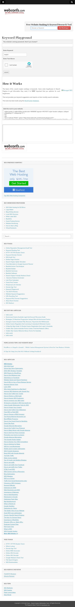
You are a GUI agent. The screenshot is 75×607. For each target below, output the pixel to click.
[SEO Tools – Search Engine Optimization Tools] (14, 10)
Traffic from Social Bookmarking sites (15, 481)
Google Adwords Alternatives (13, 426)
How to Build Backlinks (11, 494)
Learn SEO (7, 387)
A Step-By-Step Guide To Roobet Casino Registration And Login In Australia (29, 326)
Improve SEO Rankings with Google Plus (16, 391)
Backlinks (9, 219)
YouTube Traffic (9, 455)
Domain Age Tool (11, 287)
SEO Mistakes (8, 476)
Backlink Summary (11, 271)
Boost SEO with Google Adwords (14, 453)
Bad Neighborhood (10, 501)
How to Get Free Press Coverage (14, 432)
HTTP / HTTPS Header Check (15, 252)
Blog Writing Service (12, 212)
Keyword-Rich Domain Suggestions (17, 298)
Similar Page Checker (12, 259)
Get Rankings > (64, 28)
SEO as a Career (9, 478)
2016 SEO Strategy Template (13, 370)
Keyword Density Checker (14, 255)
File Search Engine (12, 560)
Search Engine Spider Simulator (16, 262)
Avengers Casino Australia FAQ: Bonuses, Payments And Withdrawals (27, 321)
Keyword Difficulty (9, 485)
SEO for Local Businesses (12, 446)
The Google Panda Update (12, 439)
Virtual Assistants (11, 228)
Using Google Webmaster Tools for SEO (16, 405)
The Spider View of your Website (14, 510)
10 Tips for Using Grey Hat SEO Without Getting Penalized (22, 351)
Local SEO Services (12, 214)
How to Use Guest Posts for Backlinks (15, 421)
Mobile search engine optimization (14, 448)
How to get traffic (9, 462)
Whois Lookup (10, 546)
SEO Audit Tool (10, 257)
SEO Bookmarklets (12, 562)
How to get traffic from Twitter (13, 467)
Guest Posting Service (13, 221)
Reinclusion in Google (10, 497)
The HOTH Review (12, 291)
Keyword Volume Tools (11, 384)
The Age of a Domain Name (12, 517)
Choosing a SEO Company (12, 483)
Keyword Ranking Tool (13, 250)
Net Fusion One (9, 526)
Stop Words (7, 595)
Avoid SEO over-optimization (13, 513)
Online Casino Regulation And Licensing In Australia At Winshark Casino (28, 324)
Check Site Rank (9, 423)
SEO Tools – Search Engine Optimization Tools (36, 603)
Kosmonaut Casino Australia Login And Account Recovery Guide (26, 317)
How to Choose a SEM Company (14, 414)
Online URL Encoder (12, 553)
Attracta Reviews (9, 576)
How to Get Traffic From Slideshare (15, 410)
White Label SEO (11, 216)
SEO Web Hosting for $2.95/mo (15, 207)
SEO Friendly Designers (11, 451)
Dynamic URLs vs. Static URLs (13, 522)
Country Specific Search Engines (14, 515)
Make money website (10, 458)
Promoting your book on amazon (14, 435)
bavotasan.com (46, 605)
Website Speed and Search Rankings (15, 380)
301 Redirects (8, 588)
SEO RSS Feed (9, 366)
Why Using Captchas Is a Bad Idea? (15, 389)
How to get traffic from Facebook (14, 465)
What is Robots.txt (9, 503)
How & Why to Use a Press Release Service (17, 382)
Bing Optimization (9, 474)
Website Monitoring (12, 223)
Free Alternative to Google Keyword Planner (19, 264)
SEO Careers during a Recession (14, 471)
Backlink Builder (11, 268)
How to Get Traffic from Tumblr (13, 393)
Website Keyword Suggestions (15, 294)
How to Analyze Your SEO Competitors (16, 442)
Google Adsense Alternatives (13, 437)
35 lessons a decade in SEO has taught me (17, 403)
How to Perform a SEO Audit (12, 396)
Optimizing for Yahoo (10, 508)
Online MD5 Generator (13, 551)
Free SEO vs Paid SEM (11, 412)
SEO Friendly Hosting (10, 531)
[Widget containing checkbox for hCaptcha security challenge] (18, 65)
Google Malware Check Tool (14, 557)
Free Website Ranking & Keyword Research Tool (48, 24)
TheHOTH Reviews (10, 574)
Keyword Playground (12, 289)
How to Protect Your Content (13, 407)
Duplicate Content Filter (11, 524)
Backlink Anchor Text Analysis (15, 266)
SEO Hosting (8, 590)
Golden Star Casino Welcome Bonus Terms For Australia (23, 331)
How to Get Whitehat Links (12, 375)
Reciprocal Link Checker (13, 284)
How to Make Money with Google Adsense (17, 430)
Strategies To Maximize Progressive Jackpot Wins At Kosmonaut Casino (28, 319)
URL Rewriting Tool (12, 296)
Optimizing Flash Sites (11, 499)
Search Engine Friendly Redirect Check (18, 275)
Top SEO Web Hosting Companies (14, 195)
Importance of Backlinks (11, 520)
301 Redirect (10, 303)
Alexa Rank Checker (12, 301)
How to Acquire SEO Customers (14, 398)
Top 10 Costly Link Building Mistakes (15, 460)
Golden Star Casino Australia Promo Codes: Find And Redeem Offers (27, 328)
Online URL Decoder (12, 555)
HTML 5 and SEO (9, 469)
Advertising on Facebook (11, 377)
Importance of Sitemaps (11, 492)
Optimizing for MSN (10, 487)
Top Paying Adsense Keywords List (14, 416)
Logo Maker (9, 209)
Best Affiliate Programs (11, 419)
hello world (9, 315)
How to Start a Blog (12, 225)
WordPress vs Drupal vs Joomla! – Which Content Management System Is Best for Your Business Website (37, 347)
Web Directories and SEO (12, 490)
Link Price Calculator (12, 280)
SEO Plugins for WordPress (12, 373)
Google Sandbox (9, 506)
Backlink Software (11, 273)
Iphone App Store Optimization (13, 368)
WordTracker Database (32, 101)
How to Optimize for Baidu (12, 444)
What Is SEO (8, 529)
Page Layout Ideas (10, 592)
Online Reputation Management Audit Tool (19, 248)
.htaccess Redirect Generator (15, 278)
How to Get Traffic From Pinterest (14, 428)
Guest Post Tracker (12, 282)
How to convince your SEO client (14, 400)
